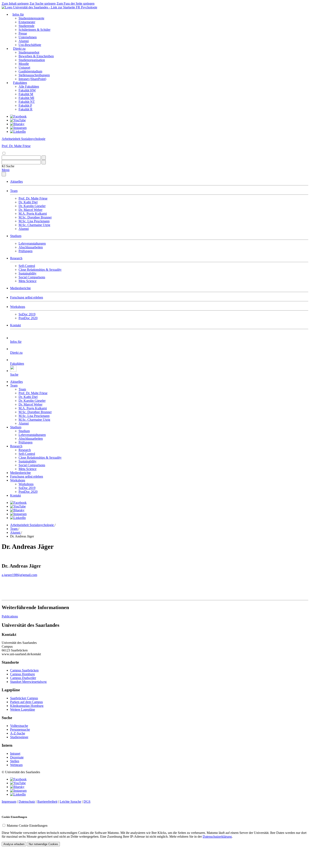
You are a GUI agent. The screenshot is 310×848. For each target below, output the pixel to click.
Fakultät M (26, 94)
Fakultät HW (27, 90)
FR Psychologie (86, 7)
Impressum (9, 801)
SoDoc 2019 (27, 314)
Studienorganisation (32, 60)
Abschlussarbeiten (31, 247)
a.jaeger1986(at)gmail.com (19, 575)
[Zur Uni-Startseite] (39, 7)
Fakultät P (25, 105)
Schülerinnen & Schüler (34, 29)
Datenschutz (27, 801)
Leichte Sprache (70, 801)
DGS (87, 801)
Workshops (17, 306)
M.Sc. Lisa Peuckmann (34, 221)
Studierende (26, 26)
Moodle (24, 64)
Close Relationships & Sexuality (40, 269)
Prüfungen (25, 251)
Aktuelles (16, 181)
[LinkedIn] (18, 131)
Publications (10, 616)
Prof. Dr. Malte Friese (33, 198)
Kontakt (15, 325)
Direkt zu (19, 48)
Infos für (18, 14)
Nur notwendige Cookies (43, 844)
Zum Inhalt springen (15, 3)
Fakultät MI (26, 98)
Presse (23, 33)
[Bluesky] (17, 124)
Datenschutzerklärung (217, 836)
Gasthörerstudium (30, 71)
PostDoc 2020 (28, 318)
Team (14, 191)
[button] (8, 166)
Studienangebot (29, 52)
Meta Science (27, 281)
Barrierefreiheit (47, 801)
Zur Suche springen (43, 3)
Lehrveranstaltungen (32, 243)
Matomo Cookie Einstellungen (27, 825)
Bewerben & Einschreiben (36, 56)
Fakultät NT (27, 101)
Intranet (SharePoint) (32, 79)
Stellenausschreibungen (34, 75)
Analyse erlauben (13, 844)
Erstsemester (27, 22)
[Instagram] (18, 128)
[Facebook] (18, 116)
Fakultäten (20, 82)
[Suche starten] (44, 157)
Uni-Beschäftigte (30, 45)
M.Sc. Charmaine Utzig (34, 225)
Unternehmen (28, 37)
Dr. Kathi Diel (28, 202)
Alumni (24, 41)
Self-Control (27, 266)
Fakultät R (25, 109)
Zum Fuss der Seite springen (75, 3)
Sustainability (27, 273)
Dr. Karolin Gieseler (32, 206)
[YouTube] (18, 120)
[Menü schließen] (4, 174)
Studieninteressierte (31, 18)
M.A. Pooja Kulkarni (33, 213)
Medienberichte (20, 288)
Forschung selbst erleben (26, 297)
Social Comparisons (32, 277)
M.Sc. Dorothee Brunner (35, 217)
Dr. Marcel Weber (30, 210)
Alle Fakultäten (29, 86)
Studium (15, 236)
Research (16, 258)
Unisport (24, 67)
